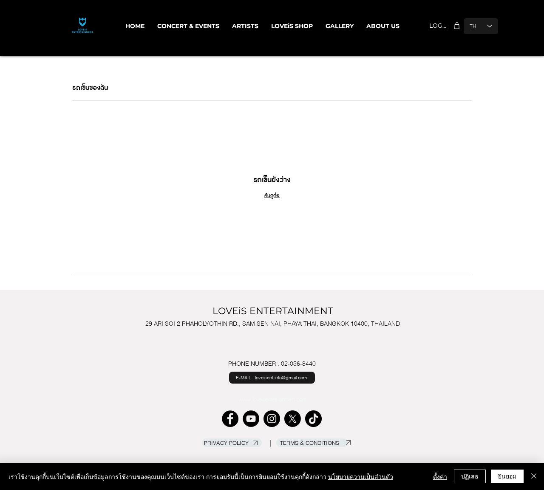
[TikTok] (313, 418)
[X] (292, 418)
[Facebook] (230, 418)
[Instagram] (272, 418)
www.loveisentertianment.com (272, 399)
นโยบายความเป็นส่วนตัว (360, 476)
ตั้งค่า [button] (440, 476)
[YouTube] (251, 418)
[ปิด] (534, 476)
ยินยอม (507, 476)
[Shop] (456, 25)
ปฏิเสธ (470, 476)
